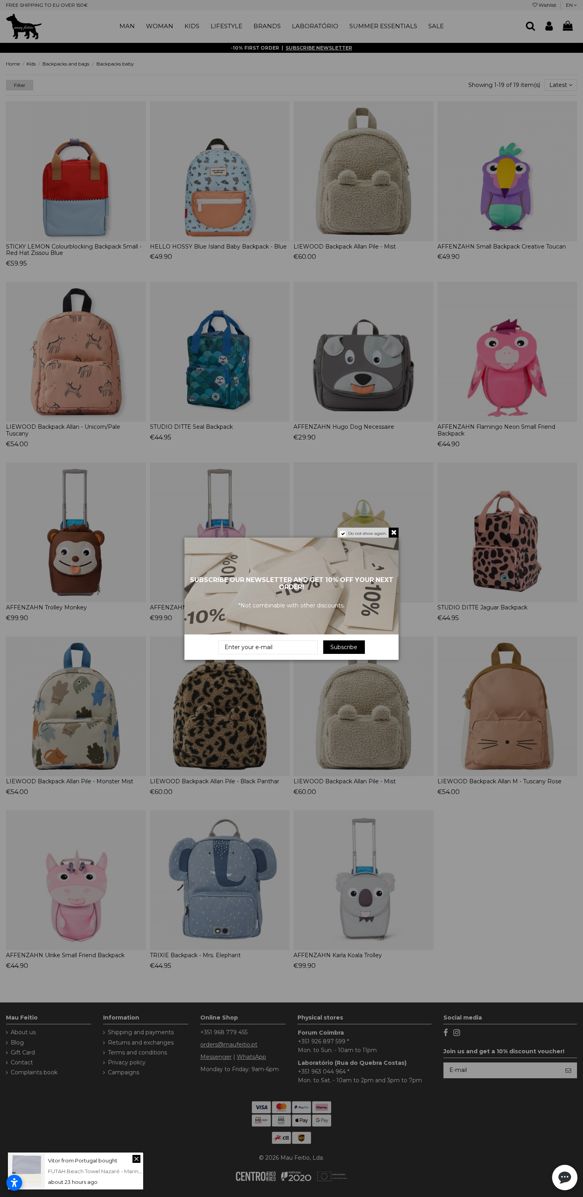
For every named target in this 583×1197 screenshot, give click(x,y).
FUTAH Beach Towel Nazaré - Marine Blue (101, 1171)
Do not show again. (367, 533)
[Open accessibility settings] (14, 1183)
